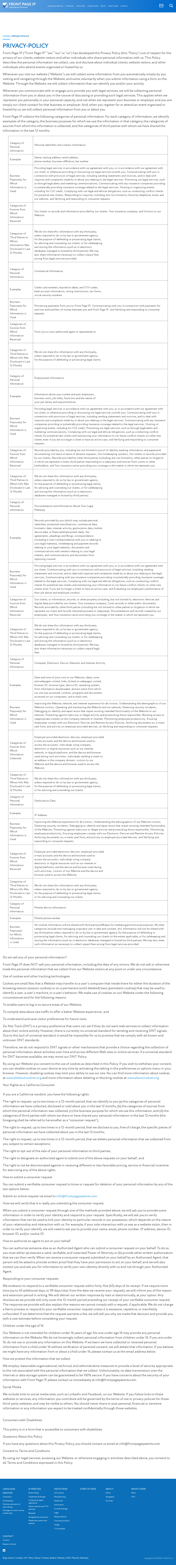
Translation (7, 1497)
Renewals (32, 1513)
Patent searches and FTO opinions (38, 1508)
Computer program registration (36, 1501)
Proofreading (8, 1501)
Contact (6, 1540)
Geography (110, 1497)
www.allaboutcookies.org (23, 1078)
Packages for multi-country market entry (13, 1512)
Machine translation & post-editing (11, 1505)
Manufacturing (60, 1497)
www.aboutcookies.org (143, 1078)
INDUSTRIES (80, 6)
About (108, 1493)
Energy (56, 1524)
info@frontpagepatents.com (76, 1196)
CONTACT (124, 6)
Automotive (59, 1505)
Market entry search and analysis (37, 1522)
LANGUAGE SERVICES (55, 6)
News (133, 1493)
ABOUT (103, 6)
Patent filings (33, 1493)
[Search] (171, 6)
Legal (56, 1512)
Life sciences (59, 1493)
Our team (109, 1501)
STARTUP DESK (92, 6)
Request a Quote (9, 1544)
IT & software (59, 1528)
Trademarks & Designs (37, 1497)
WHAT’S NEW (113, 6)
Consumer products (62, 1520)
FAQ (133, 1497)
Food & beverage (61, 1509)
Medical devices (60, 1516)
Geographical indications (38, 1517)
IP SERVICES (69, 6)
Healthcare (58, 1501)
